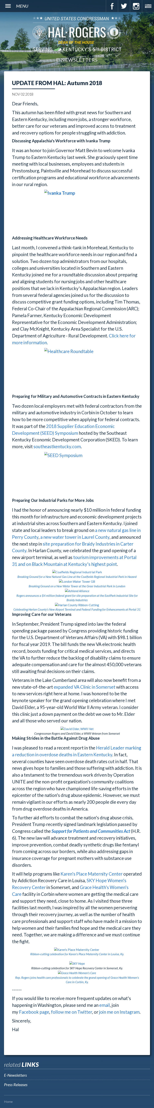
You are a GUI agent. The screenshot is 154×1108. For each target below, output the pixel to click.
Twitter (124, 6)
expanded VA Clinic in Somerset (84, 687)
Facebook (112, 6)
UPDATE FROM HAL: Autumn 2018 (57, 82)
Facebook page (34, 1012)
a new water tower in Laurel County (74, 537)
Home (55, 66)
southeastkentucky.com (57, 446)
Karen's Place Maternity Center (92, 874)
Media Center (71, 66)
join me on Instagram (119, 1012)
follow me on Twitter (71, 1012)
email (104, 1005)
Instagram (136, 6)
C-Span (148, 6)
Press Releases (15, 1084)
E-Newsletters (93, 66)
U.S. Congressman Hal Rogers (77, 33)
